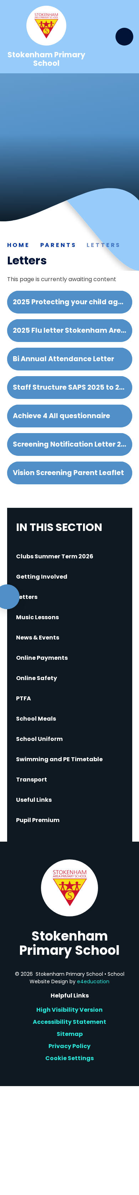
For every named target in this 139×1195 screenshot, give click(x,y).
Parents (58, 245)
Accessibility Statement (69, 1022)
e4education (93, 981)
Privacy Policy (69, 1046)
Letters (104, 245)
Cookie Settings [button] (69, 1058)
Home (18, 245)
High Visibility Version (69, 1010)
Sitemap (70, 1034)
